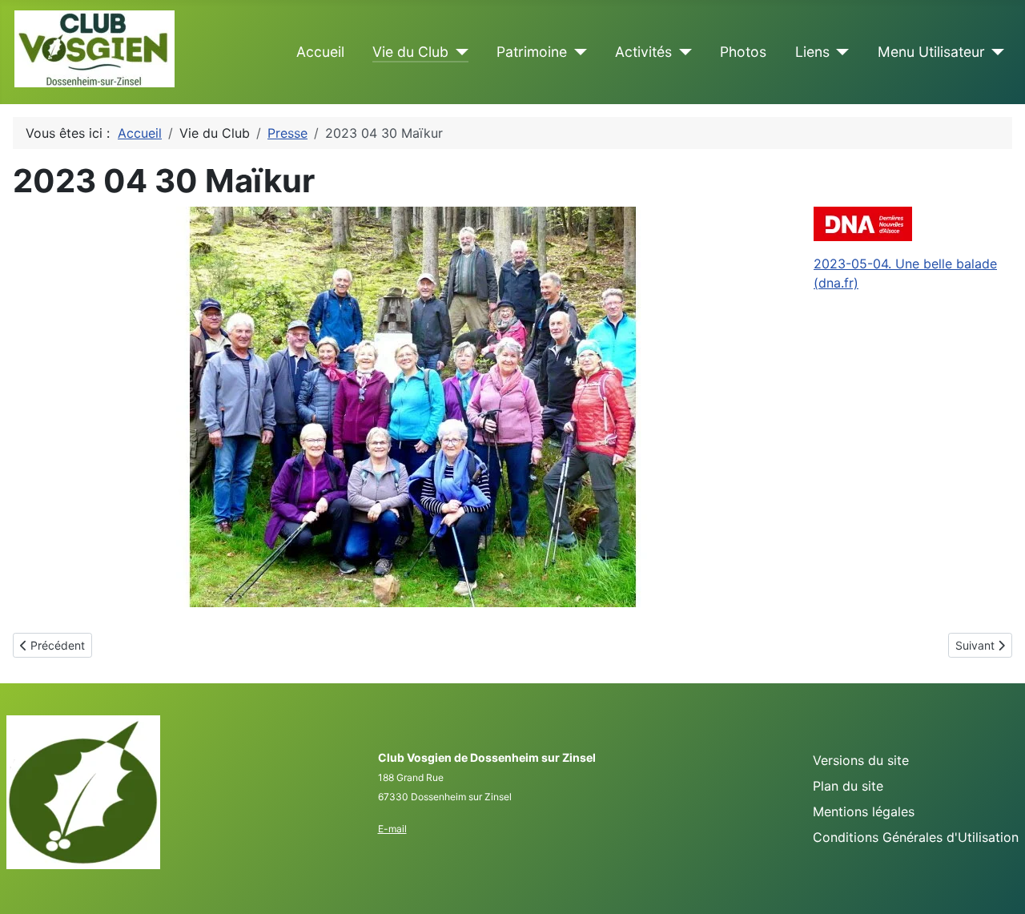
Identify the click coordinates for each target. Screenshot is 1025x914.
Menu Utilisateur (931, 51)
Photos (743, 51)
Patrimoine (531, 51)
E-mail (392, 829)
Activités (643, 51)
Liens (812, 51)
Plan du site (848, 786)
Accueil (320, 51)
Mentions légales (863, 811)
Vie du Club (410, 51)
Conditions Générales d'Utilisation (916, 837)
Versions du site (861, 760)
